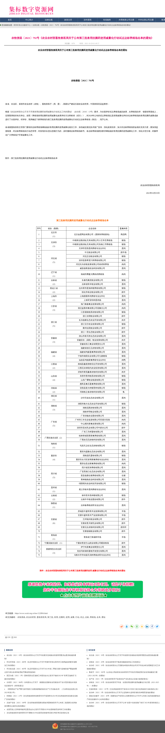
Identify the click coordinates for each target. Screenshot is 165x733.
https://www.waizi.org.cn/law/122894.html (31, 613)
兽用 (56, 617)
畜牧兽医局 (41, 617)
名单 (98, 617)
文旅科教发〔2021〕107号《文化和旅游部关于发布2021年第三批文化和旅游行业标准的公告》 (124, 689)
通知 (103, 617)
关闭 (15, 637)
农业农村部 (31, 617)
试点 (82, 617)
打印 (8, 637)
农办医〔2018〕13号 (83, 112)
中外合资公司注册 (146, 20)
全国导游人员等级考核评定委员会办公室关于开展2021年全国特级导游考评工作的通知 (39, 709)
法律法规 (49, 20)
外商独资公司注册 (126, 20)
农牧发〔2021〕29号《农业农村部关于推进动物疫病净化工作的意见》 (115, 662)
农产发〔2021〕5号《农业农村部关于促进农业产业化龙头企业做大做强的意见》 (119, 679)
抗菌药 (62, 617)
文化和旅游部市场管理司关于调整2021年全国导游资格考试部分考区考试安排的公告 (38, 713)
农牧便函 (21, 617)
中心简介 (29, 20)
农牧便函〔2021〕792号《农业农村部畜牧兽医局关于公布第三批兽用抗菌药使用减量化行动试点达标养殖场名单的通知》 (86, 25)
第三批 (50, 617)
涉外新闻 (87, 20)
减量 (72, 617)
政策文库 (68, 20)
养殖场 (93, 617)
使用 (68, 617)
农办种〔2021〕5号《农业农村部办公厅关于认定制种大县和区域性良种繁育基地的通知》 (122, 692)
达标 (87, 617)
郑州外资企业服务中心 (22, 25)
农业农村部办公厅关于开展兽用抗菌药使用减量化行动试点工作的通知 (41, 112)
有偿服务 (107, 20)
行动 (77, 617)
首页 (10, 20)
